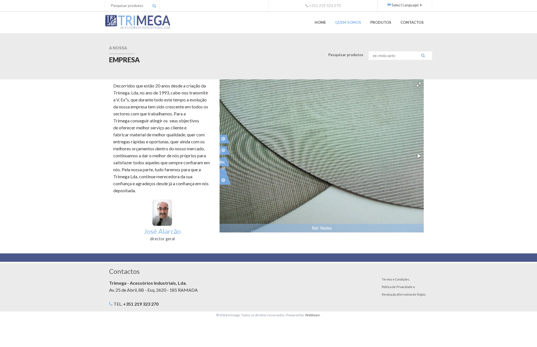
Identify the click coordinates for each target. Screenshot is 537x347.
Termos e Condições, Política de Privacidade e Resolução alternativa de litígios (404, 286)
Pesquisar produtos (345, 55)
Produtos (380, 22)
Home (320, 22)
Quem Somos (348, 22)
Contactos (412, 22)
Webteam (312, 315)
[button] (418, 84)
